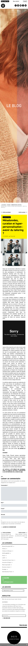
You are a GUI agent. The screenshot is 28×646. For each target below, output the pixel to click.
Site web (3, 514)
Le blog (8, 204)
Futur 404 (13, 236)
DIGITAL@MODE (5, 553)
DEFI (22, 472)
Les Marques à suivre (8, 582)
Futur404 (22, 469)
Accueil (25, 1)
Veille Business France (7, 571)
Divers (3, 555)
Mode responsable (6, 564)
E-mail (3, 508)
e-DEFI (3, 558)
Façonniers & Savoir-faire (8, 560)
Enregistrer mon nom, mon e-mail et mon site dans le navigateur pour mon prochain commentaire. (13, 522)
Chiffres (4, 548)
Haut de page (23, 625)
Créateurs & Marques (7, 551)
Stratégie (4, 569)
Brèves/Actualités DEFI (7, 546)
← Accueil (3, 204)
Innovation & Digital (16, 204)
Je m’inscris (5, 602)
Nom (2, 502)
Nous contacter (16, 1)
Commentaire (4, 485)
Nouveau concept (6, 567)
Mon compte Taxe (5, 1)
